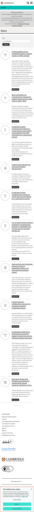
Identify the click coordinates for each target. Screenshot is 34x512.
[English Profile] (8, 454)
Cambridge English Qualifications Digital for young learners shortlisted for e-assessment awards (21, 196)
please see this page (23, 24)
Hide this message (17, 25)
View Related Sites (16, 481)
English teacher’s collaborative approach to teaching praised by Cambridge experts (21, 305)
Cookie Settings (17, 499)
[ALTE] (7, 446)
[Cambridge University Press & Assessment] (13, 464)
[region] (17, 499)
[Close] (31, 489)
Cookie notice (24, 496)
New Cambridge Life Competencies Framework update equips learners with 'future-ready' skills (22, 98)
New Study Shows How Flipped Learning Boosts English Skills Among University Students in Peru (22, 382)
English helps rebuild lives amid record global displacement (21, 167)
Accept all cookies (17, 508)
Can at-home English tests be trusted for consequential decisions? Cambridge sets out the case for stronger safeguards (22, 226)
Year (3, 38)
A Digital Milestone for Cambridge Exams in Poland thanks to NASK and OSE (22, 54)
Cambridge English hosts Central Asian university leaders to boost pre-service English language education (22, 335)
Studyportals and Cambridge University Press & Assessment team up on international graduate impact (22, 268)
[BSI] (7, 475)
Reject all (17, 504)
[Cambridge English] (7, 3)
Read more (15, 89)
